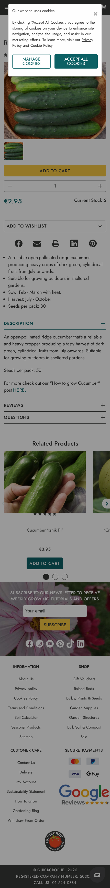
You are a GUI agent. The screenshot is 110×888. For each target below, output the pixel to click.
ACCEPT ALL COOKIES (76, 61)
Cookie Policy (41, 45)
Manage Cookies (31, 61)
